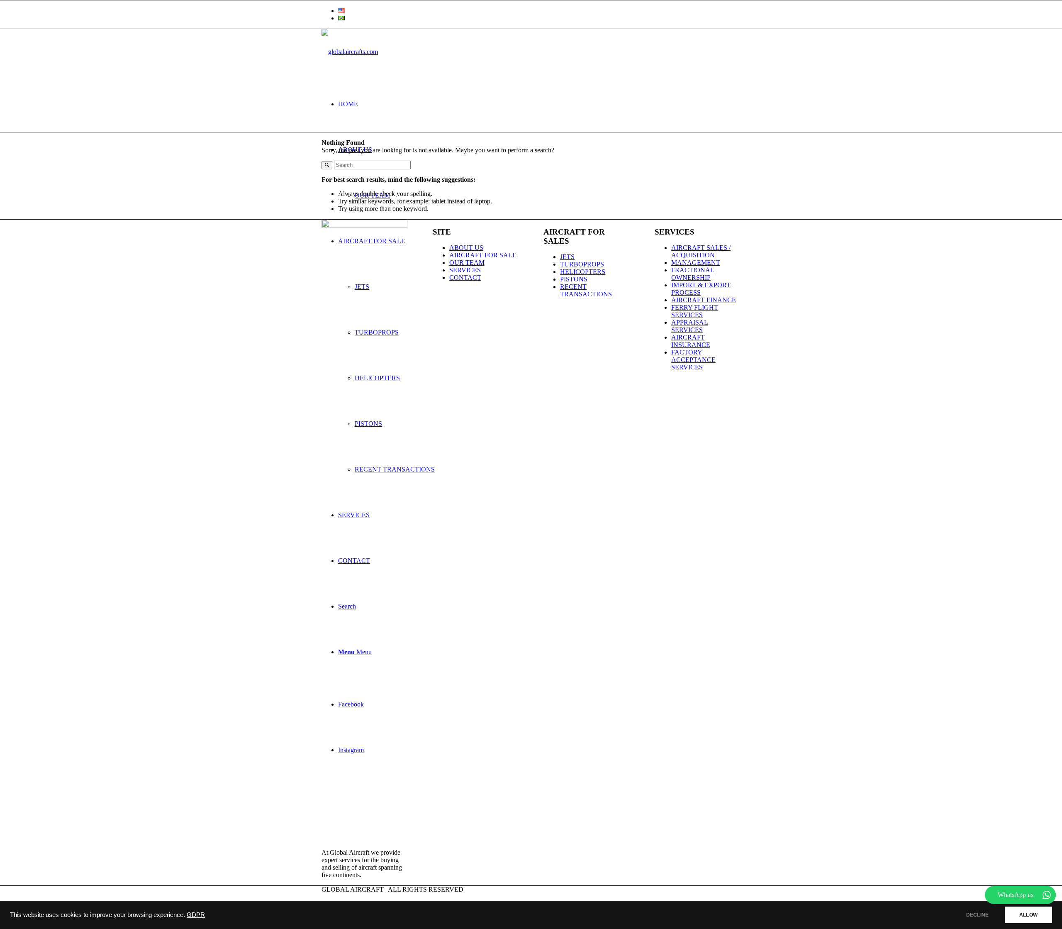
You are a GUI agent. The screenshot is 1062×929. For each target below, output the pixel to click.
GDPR (196, 915)
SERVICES (465, 270)
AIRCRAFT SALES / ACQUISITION (701, 251)
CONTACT (465, 277)
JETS (567, 256)
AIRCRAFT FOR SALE (482, 255)
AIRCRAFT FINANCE (703, 299)
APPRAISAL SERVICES (689, 326)
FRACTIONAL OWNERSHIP (692, 273)
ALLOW (1028, 915)
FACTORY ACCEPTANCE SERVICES (693, 360)
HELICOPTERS (582, 271)
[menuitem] (539, 11)
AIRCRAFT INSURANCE (690, 341)
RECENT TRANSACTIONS (586, 290)
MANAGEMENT (695, 262)
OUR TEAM (467, 262)
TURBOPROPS (582, 264)
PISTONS (573, 279)
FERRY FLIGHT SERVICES (694, 311)
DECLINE (977, 915)
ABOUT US (466, 247)
